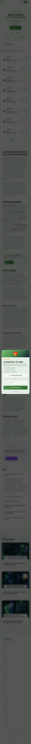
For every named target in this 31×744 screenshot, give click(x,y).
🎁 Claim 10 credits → (15, 387)
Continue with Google (16, 375)
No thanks (15, 391)
